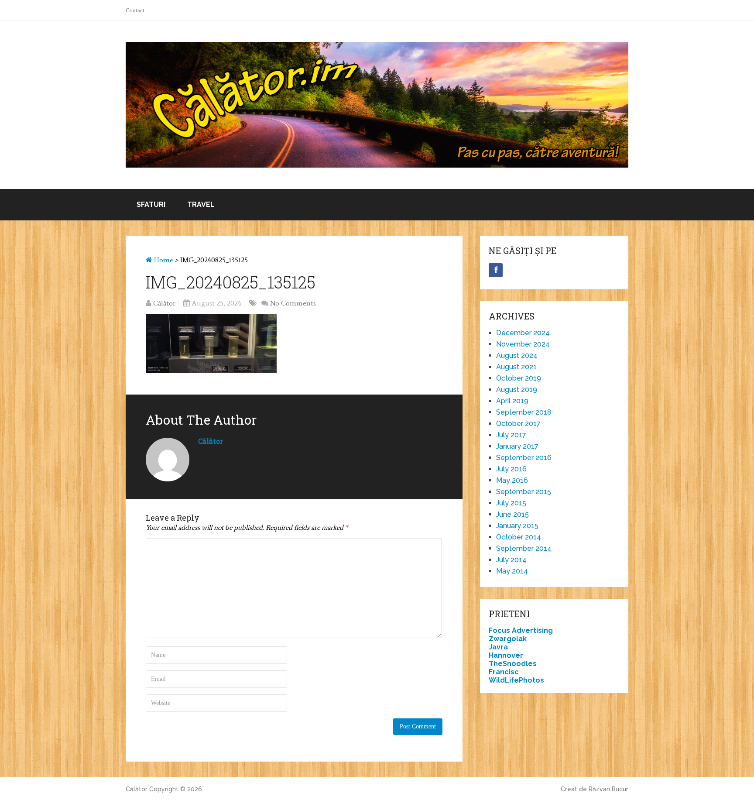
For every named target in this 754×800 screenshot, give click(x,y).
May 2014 (512, 571)
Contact (135, 10)
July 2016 (511, 469)
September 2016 (524, 457)
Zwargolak (508, 639)
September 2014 (524, 548)
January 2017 (517, 446)
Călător (164, 303)
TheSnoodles (513, 663)
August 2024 (517, 355)
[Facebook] (496, 270)
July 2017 (511, 435)
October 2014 (518, 537)
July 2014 (511, 560)
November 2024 (523, 344)
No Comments (293, 303)
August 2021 (516, 367)
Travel (201, 204)
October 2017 (518, 423)
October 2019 (518, 378)
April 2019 (512, 401)
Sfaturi (151, 204)
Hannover (506, 655)
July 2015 (511, 503)
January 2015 (517, 526)
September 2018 (524, 412)
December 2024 (523, 333)
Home (162, 260)
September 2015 (523, 492)
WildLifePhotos (516, 680)
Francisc (504, 672)
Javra (498, 647)
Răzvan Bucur (608, 789)
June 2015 (512, 514)
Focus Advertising (521, 630)
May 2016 (512, 480)
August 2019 (516, 389)
